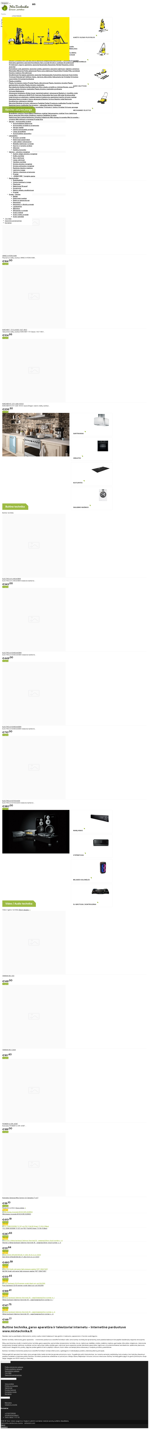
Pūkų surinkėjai (74, 71)
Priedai (37, 119)
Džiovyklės (25, 115)
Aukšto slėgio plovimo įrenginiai (25, 154)
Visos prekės (19, 1208)
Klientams (5, 1397)
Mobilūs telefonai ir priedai (23, 144)
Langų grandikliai (19, 132)
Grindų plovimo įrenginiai (22, 164)
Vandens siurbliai (19, 162)
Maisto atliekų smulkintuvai (23, 190)
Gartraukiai (21, 117)
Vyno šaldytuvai (71, 113)
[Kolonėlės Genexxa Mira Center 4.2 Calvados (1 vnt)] (34, 1196)
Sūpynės (16, 148)
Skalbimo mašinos (36, 115)
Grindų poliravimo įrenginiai (23, 166)
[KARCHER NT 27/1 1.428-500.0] (34, 402)
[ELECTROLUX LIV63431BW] (34, 577)
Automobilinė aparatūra (22, 134)
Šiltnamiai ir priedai (20, 211)
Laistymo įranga (19, 170)
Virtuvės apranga (71, 107)
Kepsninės (17, 202)
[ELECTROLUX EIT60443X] (34, 799)
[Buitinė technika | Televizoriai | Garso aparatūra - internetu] (15, 12)
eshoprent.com (29, 1423)
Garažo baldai (18, 128)
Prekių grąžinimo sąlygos (13, 1369)
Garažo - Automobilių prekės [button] (20, 121)
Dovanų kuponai (10, 1390)
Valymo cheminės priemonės (24, 172)
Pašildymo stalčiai (41, 113)
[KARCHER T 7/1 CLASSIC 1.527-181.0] (34, 328)
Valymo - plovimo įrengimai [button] (19, 152)
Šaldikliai (46, 115)
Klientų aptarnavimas (8, 1379)
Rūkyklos (16, 209)
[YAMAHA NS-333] (34, 974)
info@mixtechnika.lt (12, 1415)
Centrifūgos (29, 113)
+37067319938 (10, 1413)
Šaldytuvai (13, 117)
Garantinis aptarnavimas (13, 221)
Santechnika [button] (13, 178)
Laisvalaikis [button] (13, 136)
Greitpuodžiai (70, 95)
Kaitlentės (30, 117)
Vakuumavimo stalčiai (56, 113)
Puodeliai (75, 103)
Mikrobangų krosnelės (58, 117)
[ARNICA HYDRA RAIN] (34, 254)
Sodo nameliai (18, 217)
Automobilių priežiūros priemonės (26, 126)
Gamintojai (8, 1388)
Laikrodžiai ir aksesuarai (22, 142)
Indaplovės (45, 117)
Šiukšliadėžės (18, 180)
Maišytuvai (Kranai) (20, 186)
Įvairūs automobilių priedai (23, 130)
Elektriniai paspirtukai (21, 140)
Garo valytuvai (18, 158)
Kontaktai (8, 223)
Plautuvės (16, 184)
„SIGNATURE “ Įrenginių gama (24, 176)
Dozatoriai (17, 188)
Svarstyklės (73, 75)
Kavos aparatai (15, 115)
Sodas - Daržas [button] (14, 194)
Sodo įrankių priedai (20, 215)
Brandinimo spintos (16, 113)
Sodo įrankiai (18, 213)
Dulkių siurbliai (18, 156)
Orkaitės (37, 117)
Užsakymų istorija (11, 1405)
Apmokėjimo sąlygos (12, 1371)
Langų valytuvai (19, 160)
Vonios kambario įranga (22, 182)
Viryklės (53, 115)
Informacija (5, 1362)
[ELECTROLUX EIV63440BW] (34, 651)
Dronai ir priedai (19, 138)
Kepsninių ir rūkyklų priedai (23, 205)
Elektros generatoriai (21, 200)
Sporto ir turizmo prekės (22, 146)
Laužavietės (17, 207)
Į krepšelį (5, 264)
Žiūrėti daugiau (24, 910)
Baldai (15, 196)
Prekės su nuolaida (11, 1386)
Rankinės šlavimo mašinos (23, 168)
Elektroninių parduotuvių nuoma (12, 1423)
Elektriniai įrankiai (20, 198)
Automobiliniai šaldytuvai (22, 124)
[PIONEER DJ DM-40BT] (34, 1122)
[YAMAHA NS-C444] (34, 1048)
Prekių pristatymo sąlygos (14, 1367)
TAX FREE (8, 1373)
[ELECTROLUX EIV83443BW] (34, 725)
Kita (41, 119)
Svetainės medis (11, 1392)
